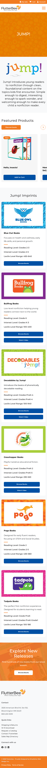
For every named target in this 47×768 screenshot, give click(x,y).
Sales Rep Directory (9, 736)
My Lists (25, 2)
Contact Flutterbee (9, 734)
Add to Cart (19, 177)
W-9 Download (7, 728)
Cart (33, 2)
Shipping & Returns (9, 725)
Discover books (11, 127)
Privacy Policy (6, 765)
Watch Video (23, 340)
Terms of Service (18, 765)
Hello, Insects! (10, 167)
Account (42, 2)
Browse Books (23, 263)
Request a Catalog (9, 731)
